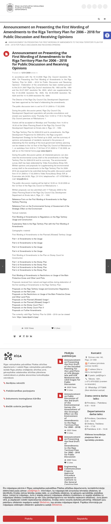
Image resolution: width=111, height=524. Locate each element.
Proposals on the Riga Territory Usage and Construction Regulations (40, 288)
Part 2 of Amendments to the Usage (27, 242)
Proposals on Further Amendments (26, 310)
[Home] (6, 42)
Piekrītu (29, 518)
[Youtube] (94, 6)
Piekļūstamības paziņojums (20, 390)
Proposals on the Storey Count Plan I (27, 305)
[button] (107, 35)
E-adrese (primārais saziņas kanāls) (95, 364)
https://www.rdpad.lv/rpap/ (28, 317)
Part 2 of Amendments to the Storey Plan (29, 264)
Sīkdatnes (44, 502)
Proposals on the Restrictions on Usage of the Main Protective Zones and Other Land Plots (41, 295)
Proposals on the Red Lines (23, 291)
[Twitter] (84, 6)
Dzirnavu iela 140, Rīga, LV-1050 (94, 358)
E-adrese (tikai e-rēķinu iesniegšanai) (94, 370)
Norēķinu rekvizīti (15, 383)
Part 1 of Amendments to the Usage (27, 238)
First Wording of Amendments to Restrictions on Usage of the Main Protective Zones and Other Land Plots (40, 276)
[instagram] (100, 6)
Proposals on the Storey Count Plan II (28, 307)
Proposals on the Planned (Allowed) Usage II (31, 302)
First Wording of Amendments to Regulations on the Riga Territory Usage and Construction (39, 218)
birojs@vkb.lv (22, 178)
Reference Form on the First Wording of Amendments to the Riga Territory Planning (39, 200)
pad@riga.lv (101, 375)
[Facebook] (89, 6)
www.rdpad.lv (46, 150)
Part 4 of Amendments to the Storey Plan (29, 270)
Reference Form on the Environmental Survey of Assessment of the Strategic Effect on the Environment (40, 207)
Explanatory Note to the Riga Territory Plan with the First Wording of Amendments (40, 225)
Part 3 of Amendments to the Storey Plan (29, 267)
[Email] (105, 6)
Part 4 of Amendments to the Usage (27, 251)
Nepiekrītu (82, 518)
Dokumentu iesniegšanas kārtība (23, 398)
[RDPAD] (25, 7)
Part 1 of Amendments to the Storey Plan (29, 261)
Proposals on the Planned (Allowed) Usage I (30, 299)
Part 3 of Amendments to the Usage (27, 247)
